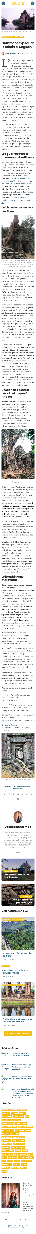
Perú (3, 1161)
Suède (24, 1164)
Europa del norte (18, 1147)
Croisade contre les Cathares (13, 1137)
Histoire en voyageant (14, 36)
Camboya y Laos (8, 1123)
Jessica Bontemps (13, 53)
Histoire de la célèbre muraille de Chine (17, 954)
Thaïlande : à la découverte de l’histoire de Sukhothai (17, 1020)
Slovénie (16, 1164)
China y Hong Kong (9, 1127)
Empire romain (19, 1144)
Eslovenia (5, 1147)
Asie (3, 36)
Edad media (6, 1140)
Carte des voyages (14, 1227)
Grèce (25, 1151)
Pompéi (10, 1161)
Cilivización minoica (23, 1130)
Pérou (17, 1161)
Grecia (18, 1151)
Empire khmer (18, 788)
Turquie (24, 1168)
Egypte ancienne (18, 1140)
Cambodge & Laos (23, 786)
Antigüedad (22, 1110)
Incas (30, 1154)
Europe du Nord (8, 1151)
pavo (31, 1157)
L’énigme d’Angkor (10, 725)
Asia (26, 1116)
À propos (25, 1227)
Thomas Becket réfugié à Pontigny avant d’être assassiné (22, 1067)
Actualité (5, 966)
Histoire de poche (14, 1225)
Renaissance (6, 1164)
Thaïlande (15, 1168)
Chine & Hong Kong (25, 1127)
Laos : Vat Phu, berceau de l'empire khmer (16, 876)
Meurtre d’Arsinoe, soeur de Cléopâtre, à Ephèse (22, 1077)
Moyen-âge (12, 1157)
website (18, 853)
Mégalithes (23, 1157)
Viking (4, 1171)
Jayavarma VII (10, 181)
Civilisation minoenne (10, 1134)
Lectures (25, 1225)
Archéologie (6, 1116)
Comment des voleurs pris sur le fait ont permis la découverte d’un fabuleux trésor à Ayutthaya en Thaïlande (23, 1093)
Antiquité (5, 1113)
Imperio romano (20, 1154)
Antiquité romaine (18, 1113)
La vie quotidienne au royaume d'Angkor (22, 901)
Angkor (8, 786)
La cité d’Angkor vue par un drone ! (17, 715)
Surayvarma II (23, 178)
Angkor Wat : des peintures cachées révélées (15, 971)
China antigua (21, 1123)
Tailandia (5, 1168)
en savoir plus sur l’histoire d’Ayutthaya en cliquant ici (16, 200)
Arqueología (18, 1116)
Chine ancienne (7, 1130)
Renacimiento (26, 1161)
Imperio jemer (7, 1154)
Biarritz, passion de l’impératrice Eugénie (20, 1054)
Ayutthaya (23, 273)
